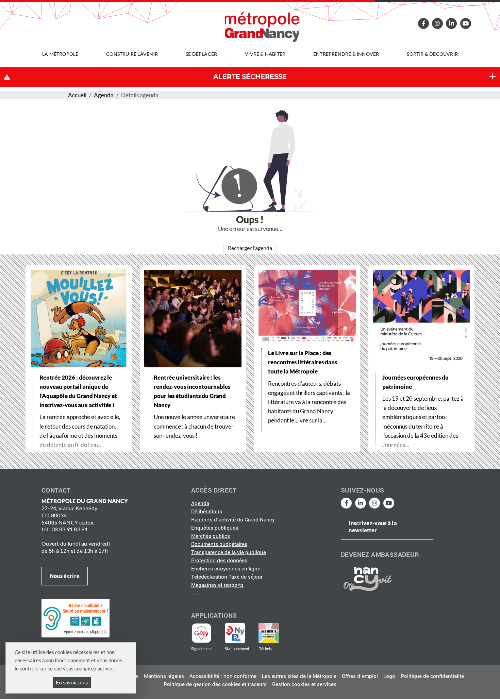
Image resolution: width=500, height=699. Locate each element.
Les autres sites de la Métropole (299, 676)
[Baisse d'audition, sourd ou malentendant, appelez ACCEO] (75, 618)
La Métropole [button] (60, 54)
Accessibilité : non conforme (222, 676)
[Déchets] (269, 633)
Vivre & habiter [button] (265, 54)
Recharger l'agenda (250, 248)
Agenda (104, 95)
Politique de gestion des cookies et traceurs (215, 684)
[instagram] (437, 23)
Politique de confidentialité (432, 676)
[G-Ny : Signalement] (204, 633)
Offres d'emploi (360, 676)
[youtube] (465, 23)
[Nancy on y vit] (366, 578)
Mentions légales (164, 676)
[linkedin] (451, 23)
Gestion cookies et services (304, 684)
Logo (389, 676)
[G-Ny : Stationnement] (240, 633)
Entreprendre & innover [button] (346, 54)
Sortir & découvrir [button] (432, 54)
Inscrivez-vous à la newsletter (373, 526)
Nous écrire (65, 575)
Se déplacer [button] (201, 54)
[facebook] (423, 23)
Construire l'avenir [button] (132, 54)
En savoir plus (72, 682)
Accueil (77, 95)
